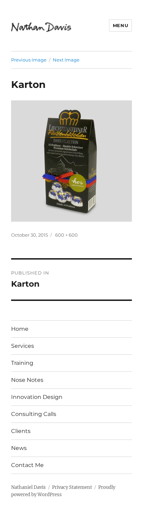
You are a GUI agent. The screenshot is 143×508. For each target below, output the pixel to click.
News (19, 448)
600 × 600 (66, 235)
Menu (120, 25)
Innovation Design (36, 397)
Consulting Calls (33, 414)
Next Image (66, 60)
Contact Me (27, 465)
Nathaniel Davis (28, 487)
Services (22, 346)
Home (19, 329)
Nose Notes (27, 380)
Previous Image (29, 60)
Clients (21, 431)
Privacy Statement (72, 487)
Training (22, 363)
